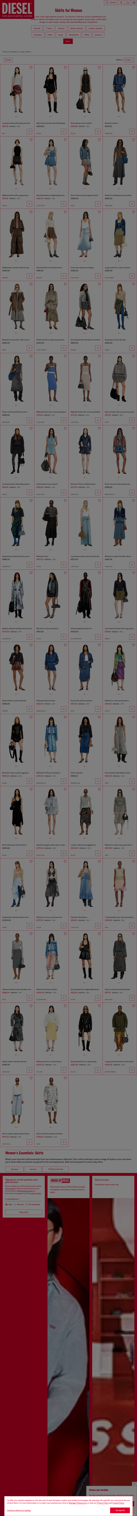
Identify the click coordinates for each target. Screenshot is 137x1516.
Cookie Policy (118, 1503)
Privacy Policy (103, 1503)
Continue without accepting (19, 1510)
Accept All (120, 1510)
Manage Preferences (78, 1503)
